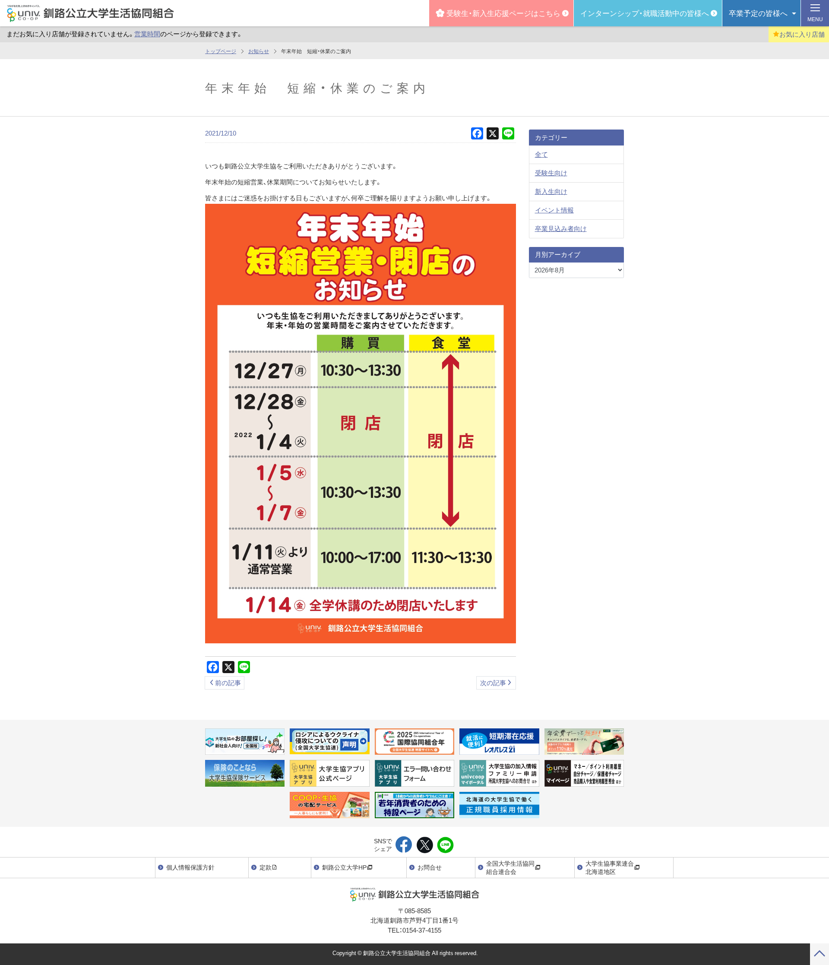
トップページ (220, 51)
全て (541, 154)
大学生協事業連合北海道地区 (609, 867)
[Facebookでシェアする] (404, 845)
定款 (265, 867)
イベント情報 (554, 210)
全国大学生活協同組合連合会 (510, 867)
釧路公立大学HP (344, 867)
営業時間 (147, 33)
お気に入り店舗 (802, 34)
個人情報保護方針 (190, 867)
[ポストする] (424, 845)
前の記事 (228, 682)
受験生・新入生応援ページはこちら (503, 12)
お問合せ (430, 867)
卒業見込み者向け (561, 228)
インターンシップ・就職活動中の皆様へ (644, 12)
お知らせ (258, 51)
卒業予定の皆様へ (758, 12)
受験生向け (551, 172)
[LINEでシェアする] (445, 845)
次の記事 (493, 682)
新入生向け (551, 191)
